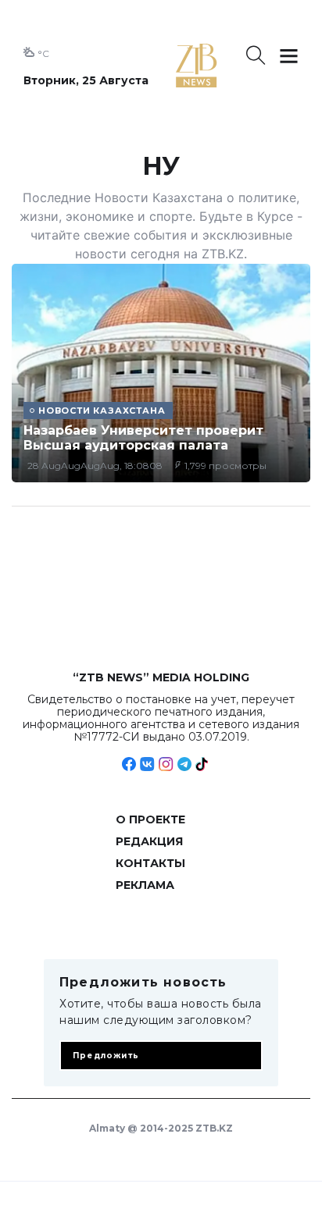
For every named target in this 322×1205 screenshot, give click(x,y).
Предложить (106, 1055)
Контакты (150, 863)
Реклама (145, 885)
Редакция (149, 841)
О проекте (150, 819)
